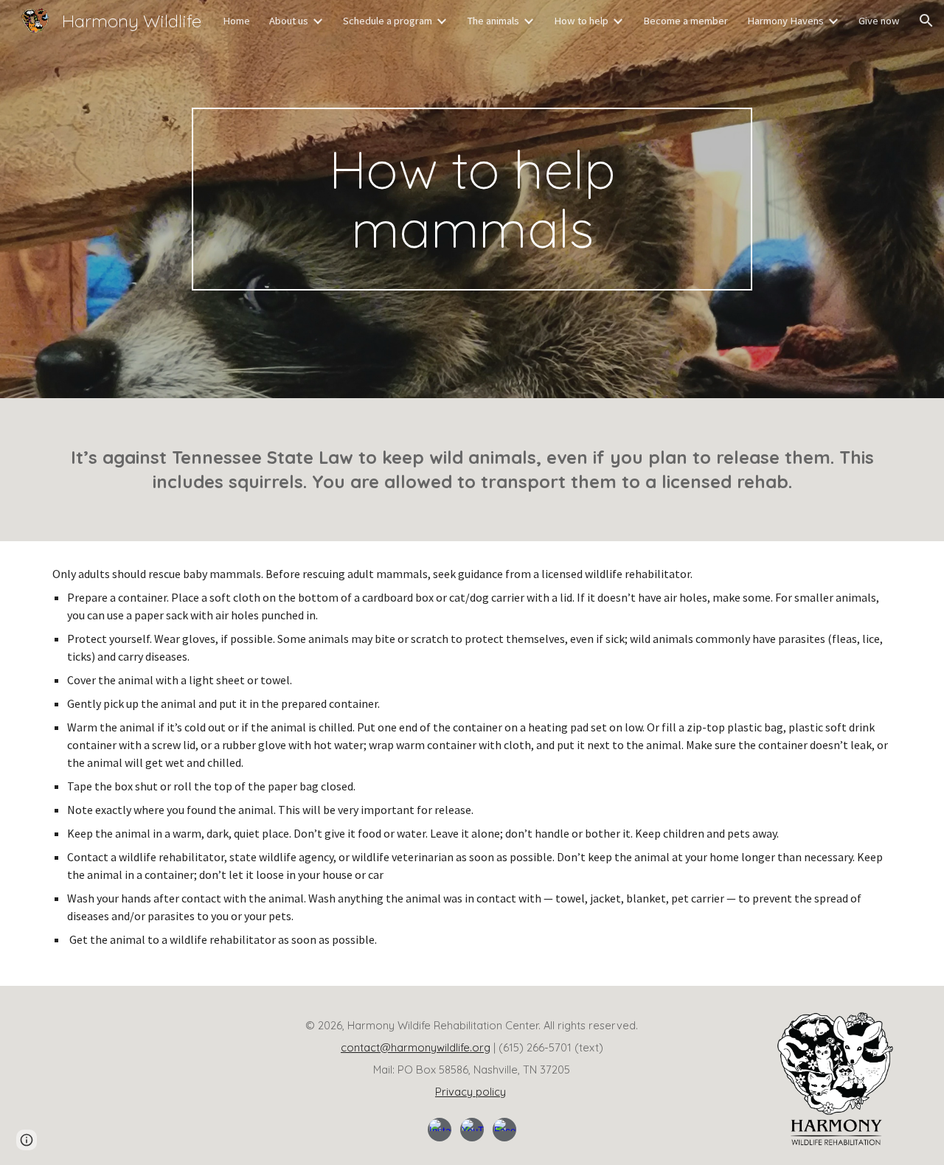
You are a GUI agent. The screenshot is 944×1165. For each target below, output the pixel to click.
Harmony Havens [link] (785, 20)
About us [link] (288, 20)
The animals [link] (493, 20)
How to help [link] (581, 20)
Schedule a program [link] (387, 20)
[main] (472, 199)
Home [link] (236, 20)
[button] (926, 20)
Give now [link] (879, 20)
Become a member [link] (685, 20)
